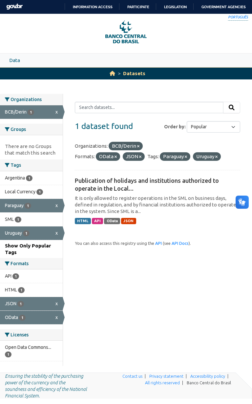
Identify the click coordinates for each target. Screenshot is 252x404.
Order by (174, 126)
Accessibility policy (207, 376)
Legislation (175, 7)
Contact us (132, 376)
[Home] (112, 73)
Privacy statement (166, 376)
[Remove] (138, 146)
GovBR (14, 7)
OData (112, 221)
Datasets (134, 73)
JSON (128, 221)
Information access (93, 7)
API (97, 221)
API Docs (180, 243)
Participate (138, 7)
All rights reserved (162, 382)
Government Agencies (223, 7)
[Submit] (231, 108)
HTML (82, 221)
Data (14, 60)
